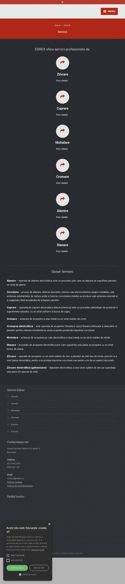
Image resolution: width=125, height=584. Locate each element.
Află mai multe (37, 549)
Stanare (14, 431)
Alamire (14, 424)
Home (57, 25)
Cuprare (14, 403)
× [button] (49, 524)
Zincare (14, 396)
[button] (28, 574)
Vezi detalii (62, 80)
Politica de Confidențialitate (20, 486)
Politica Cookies (14, 482)
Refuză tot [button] (39, 568)
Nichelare (15, 410)
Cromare (15, 417)
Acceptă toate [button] (17, 568)
